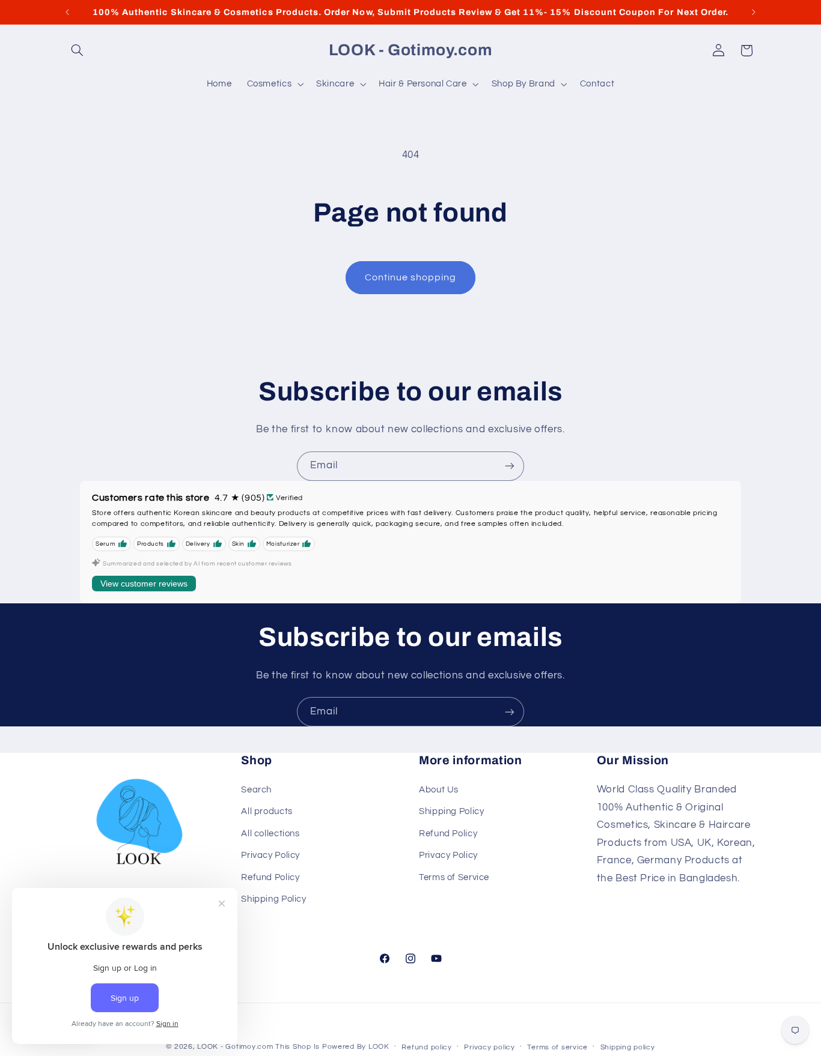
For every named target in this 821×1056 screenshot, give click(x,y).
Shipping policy (627, 1047)
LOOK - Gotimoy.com (235, 1046)
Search (256, 789)
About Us (439, 789)
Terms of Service (454, 877)
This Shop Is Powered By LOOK (332, 1046)
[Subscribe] (509, 466)
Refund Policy (270, 877)
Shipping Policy (273, 899)
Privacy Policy (270, 855)
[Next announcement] (753, 12)
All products (267, 811)
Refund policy (426, 1047)
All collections (270, 833)
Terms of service (557, 1047)
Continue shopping (411, 277)
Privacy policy (489, 1047)
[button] (77, 50)
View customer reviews (144, 583)
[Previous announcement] (67, 12)
